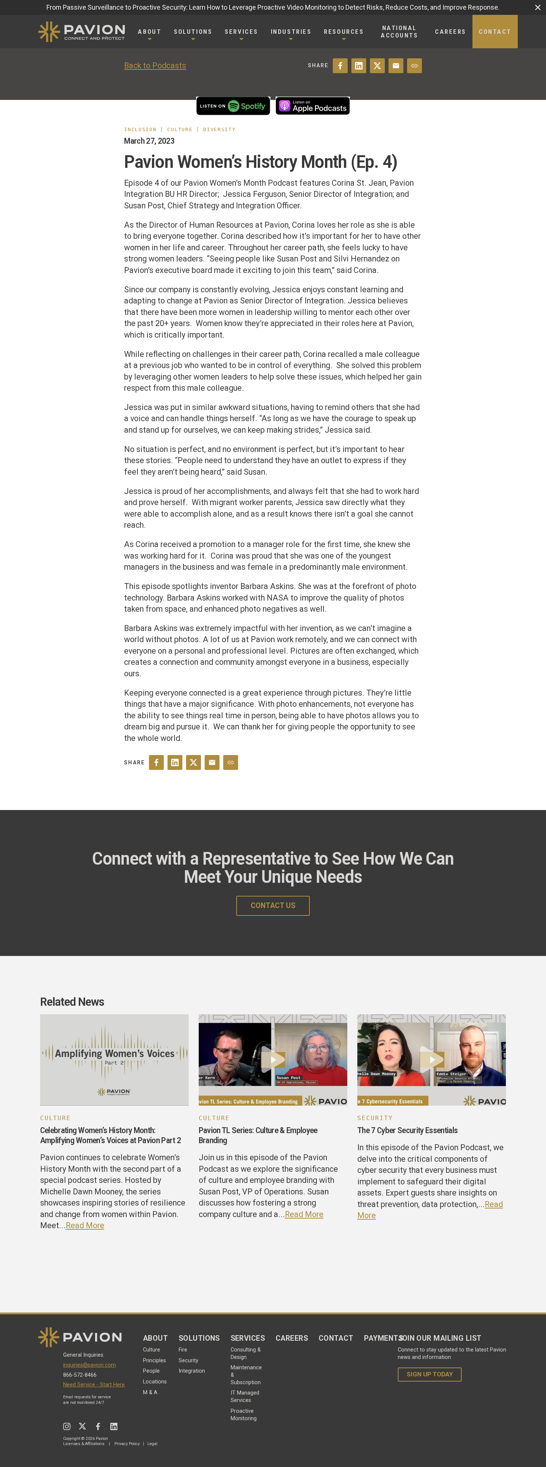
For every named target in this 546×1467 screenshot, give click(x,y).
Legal (152, 1443)
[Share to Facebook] (340, 65)
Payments (383, 1338)
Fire (183, 1350)
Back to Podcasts (155, 65)
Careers (292, 1338)
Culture (151, 1350)
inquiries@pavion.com (89, 1365)
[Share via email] (396, 65)
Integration (192, 1371)
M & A (150, 1392)
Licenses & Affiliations (83, 1443)
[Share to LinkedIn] (358, 65)
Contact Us (273, 905)
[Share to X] (377, 65)
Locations (155, 1382)
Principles (154, 1360)
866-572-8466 (80, 1375)
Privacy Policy (127, 1443)
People (151, 1371)
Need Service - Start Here (94, 1385)
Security (188, 1360)
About (155, 1338)
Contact (336, 1338)
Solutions (199, 1338)
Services (248, 1338)
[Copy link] (414, 65)
